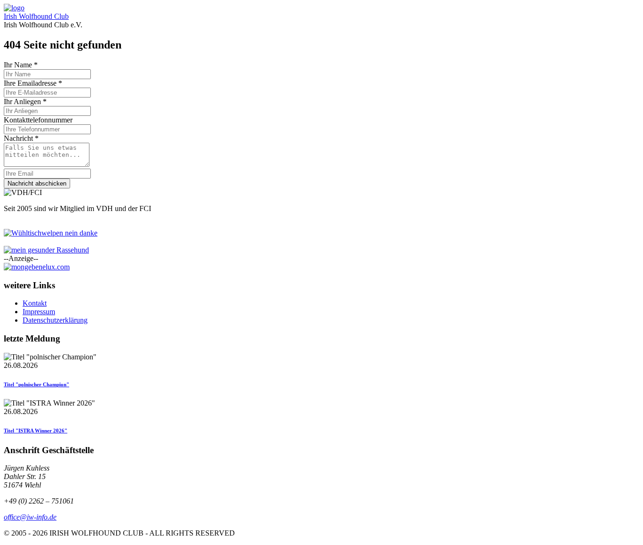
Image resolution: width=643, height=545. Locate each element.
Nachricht (21, 138)
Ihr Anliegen (25, 102)
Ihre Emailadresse (33, 83)
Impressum (39, 312)
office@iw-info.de (30, 517)
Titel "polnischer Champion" (36, 384)
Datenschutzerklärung (55, 320)
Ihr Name (21, 65)
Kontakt (35, 303)
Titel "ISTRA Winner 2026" (35, 430)
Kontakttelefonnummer (38, 120)
